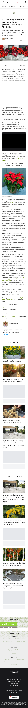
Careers (14, 688)
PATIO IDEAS (12, 6)
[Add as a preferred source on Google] (14, 697)
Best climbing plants (7, 638)
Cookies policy (14, 685)
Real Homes (17, 649)
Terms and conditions (14, 681)
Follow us (23, 65)
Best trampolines (14, 664)
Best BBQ (7, 659)
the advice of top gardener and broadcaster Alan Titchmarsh (13, 279)
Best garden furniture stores (20, 661)
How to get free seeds (14, 643)
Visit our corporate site (19, 703)
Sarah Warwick (10, 38)
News (21, 39)
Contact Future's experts (14, 679)
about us (14, 677)
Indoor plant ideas (8, 308)
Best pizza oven (7, 661)
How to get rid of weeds (7, 641)
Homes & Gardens (10, 650)
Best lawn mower (20, 659)
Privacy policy (14, 683)
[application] (14, 141)
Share (5, 65)
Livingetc (14, 653)
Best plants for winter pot (10, 316)
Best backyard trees (21, 641)
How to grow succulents (9, 312)
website (11, 202)
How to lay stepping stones (20, 638)
